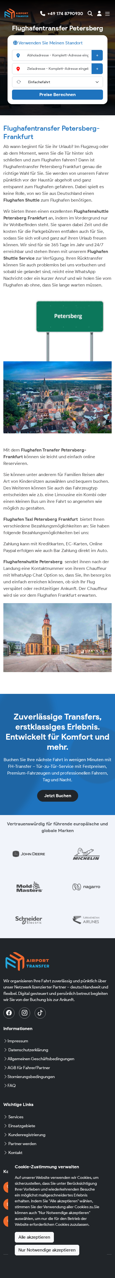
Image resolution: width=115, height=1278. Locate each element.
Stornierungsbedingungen (31, 1076)
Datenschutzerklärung (28, 1049)
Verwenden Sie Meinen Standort (50, 43)
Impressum (18, 1040)
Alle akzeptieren (34, 1237)
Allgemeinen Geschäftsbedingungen (41, 1058)
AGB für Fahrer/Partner (29, 1067)
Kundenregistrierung (26, 1134)
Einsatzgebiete (21, 1125)
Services (15, 1116)
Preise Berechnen (57, 94)
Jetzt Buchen (57, 795)
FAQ (12, 1085)
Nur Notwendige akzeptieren (47, 1250)
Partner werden (22, 1143)
